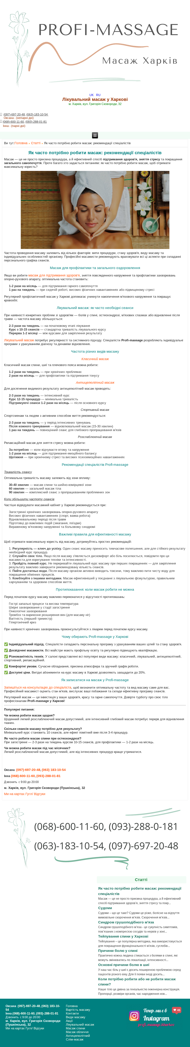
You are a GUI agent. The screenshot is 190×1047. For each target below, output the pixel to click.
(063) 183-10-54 (54, 770)
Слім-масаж (74, 1039)
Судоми (105, 908)
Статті (35, 143)
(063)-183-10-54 (37, 114)
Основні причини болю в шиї (123, 965)
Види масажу (75, 1017)
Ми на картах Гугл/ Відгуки (24, 794)
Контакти (72, 1013)
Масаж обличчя (77, 1032)
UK (91, 95)
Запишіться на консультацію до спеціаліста (37, 687)
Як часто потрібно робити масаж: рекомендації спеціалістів (95, 152)
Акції (69, 1021)
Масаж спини (75, 1028)
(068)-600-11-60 (13, 121)
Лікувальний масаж (19, 340)
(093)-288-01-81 (36, 121)
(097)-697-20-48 (14, 114)
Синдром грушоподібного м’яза (126, 922)
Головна (20, 143)
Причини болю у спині (117, 951)
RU (98, 95)
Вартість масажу (78, 1010)
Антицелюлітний (78, 1036)
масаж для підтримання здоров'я (53, 275)
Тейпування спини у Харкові (123, 936)
